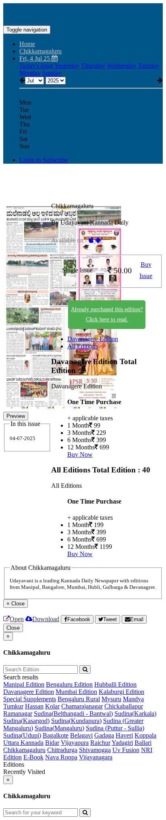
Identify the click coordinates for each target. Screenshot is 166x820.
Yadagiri (122, 742)
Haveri (124, 735)
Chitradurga (62, 749)
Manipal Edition (23, 684)
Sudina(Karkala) (135, 713)
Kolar (52, 706)
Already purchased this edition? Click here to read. (107, 314)
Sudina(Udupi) (22, 735)
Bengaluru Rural (79, 699)
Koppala (145, 735)
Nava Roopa (61, 757)
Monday (30, 73)
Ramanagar (17, 713)
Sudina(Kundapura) (76, 720)
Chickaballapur (123, 706)
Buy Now (80, 454)
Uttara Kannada (23, 742)
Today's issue (36, 65)
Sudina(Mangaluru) (59, 728)
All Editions (82, 346)
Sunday (52, 73)
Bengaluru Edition (69, 684)
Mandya (133, 699)
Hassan (34, 706)
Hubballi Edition (115, 684)
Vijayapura (75, 742)
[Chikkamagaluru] (83, 13)
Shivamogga (95, 749)
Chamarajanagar (82, 706)
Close (13, 628)
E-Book (33, 757)
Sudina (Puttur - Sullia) (115, 728)
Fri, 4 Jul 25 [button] (35, 58)
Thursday (93, 65)
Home (27, 43)
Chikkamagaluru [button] (40, 51)
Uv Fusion (125, 749)
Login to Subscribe (43, 159)
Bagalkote (55, 735)
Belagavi (81, 735)
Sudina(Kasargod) (26, 720)
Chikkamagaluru (24, 749)
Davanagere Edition (92, 338)
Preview (15, 416)
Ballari (143, 742)
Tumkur (13, 706)
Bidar (52, 742)
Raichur (100, 742)
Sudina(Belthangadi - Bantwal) (73, 713)
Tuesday (148, 65)
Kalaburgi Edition (121, 691)
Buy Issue (145, 270)
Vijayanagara (95, 757)
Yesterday (66, 65)
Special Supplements (29, 699)
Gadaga (104, 735)
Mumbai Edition (76, 691)
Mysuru (111, 699)
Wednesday (121, 65)
